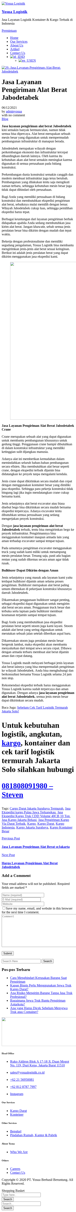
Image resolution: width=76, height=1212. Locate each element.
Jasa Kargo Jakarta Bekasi (19, 820)
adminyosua (14, 111)
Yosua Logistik (14, 11)
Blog (5, 119)
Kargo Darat (45, 823)
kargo (11, 743)
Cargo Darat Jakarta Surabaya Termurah (36, 808)
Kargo (31, 823)
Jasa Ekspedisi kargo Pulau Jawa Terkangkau (36, 810)
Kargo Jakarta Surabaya (32, 827)
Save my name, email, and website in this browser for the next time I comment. (37, 910)
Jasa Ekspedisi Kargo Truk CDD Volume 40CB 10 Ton (36, 814)
